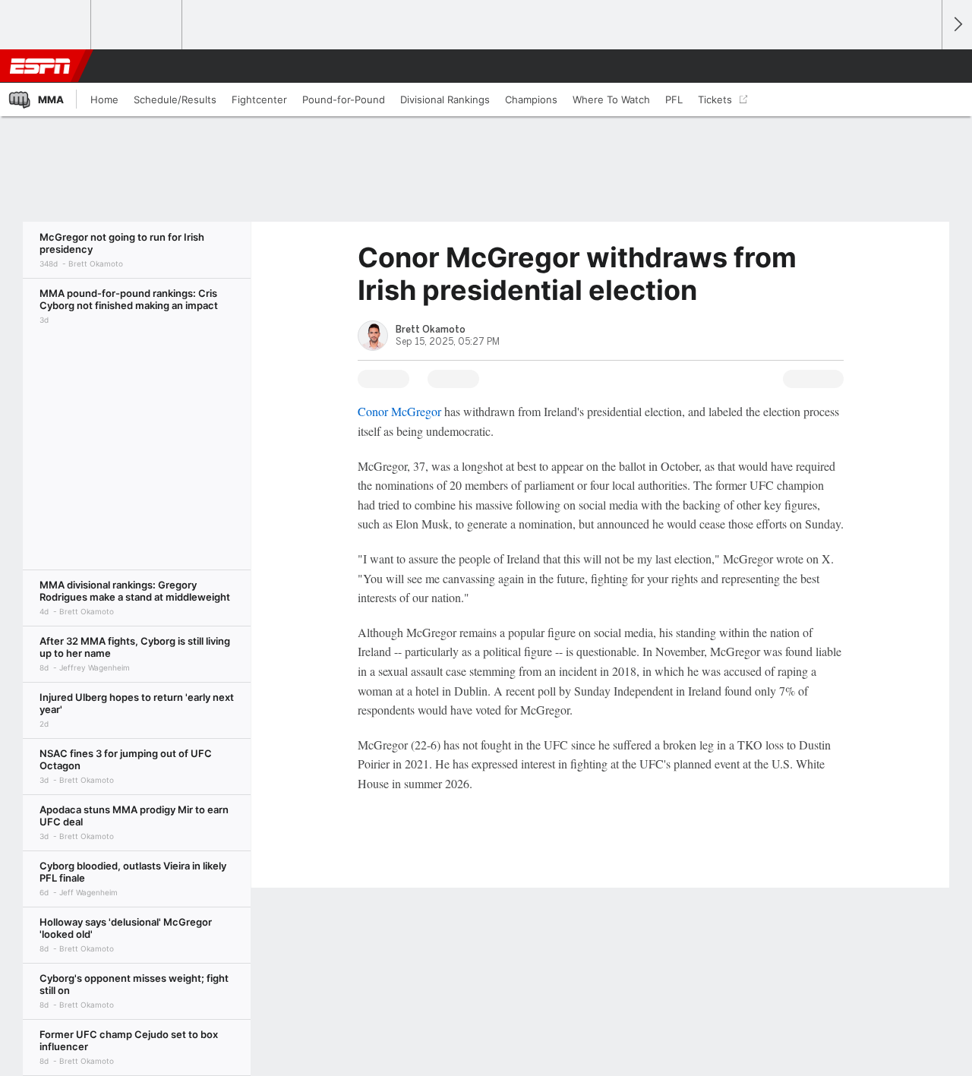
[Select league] (46, 25)
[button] (923, 66)
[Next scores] (957, 24)
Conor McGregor (399, 411)
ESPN (40, 66)
